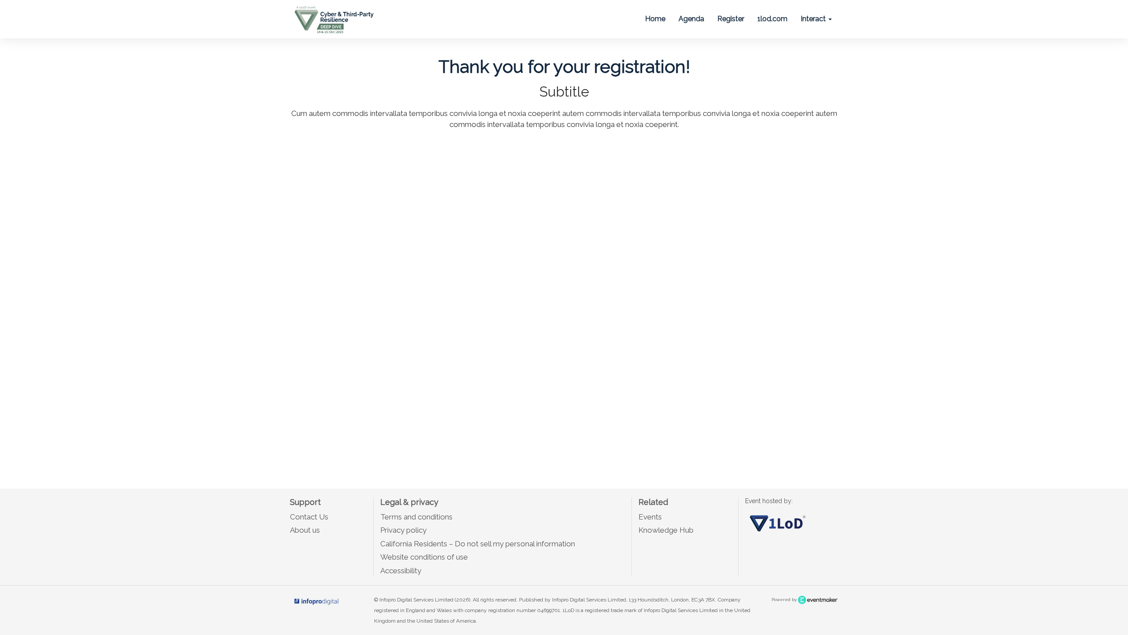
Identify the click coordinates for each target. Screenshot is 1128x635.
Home (655, 19)
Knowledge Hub (666, 530)
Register (730, 19)
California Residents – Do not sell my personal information (477, 543)
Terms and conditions (416, 516)
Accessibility (400, 570)
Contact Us (309, 516)
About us (305, 530)
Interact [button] (814, 19)
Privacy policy (403, 530)
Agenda (691, 19)
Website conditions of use (424, 557)
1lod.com (772, 19)
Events (650, 516)
